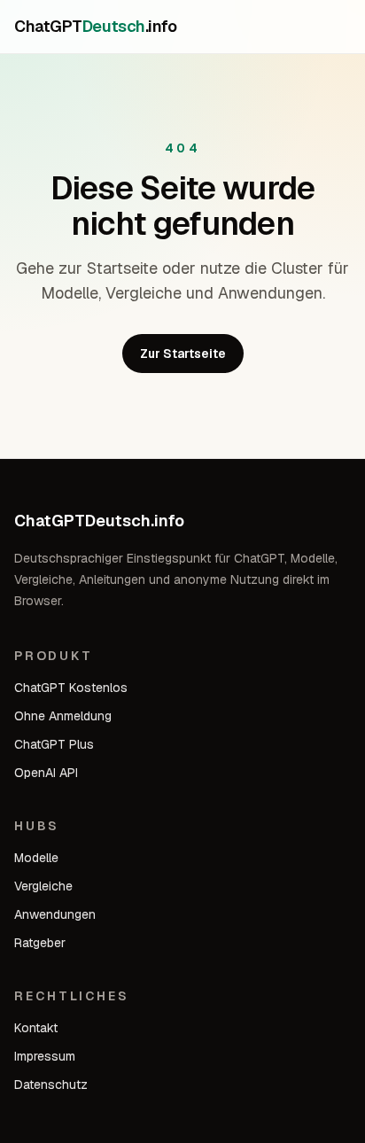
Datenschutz (51, 1084)
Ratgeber (40, 943)
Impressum (44, 1056)
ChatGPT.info (95, 26)
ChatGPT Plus (54, 744)
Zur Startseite (183, 354)
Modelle (36, 858)
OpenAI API (46, 773)
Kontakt (36, 1028)
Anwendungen (55, 914)
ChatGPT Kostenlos (71, 688)
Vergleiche (43, 886)
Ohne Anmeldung (63, 716)
